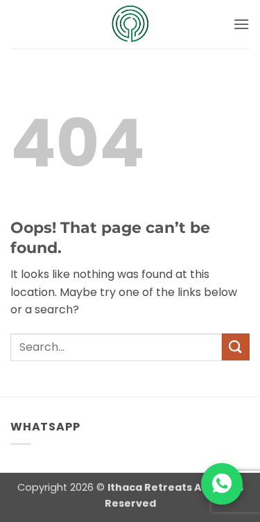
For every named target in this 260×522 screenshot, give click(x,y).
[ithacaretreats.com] (130, 24)
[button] (241, 24)
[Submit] (236, 346)
